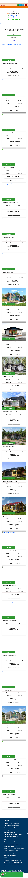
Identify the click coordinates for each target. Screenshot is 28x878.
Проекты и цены (14, 27)
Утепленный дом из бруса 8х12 (9, 446)
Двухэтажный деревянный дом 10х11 (11, 202)
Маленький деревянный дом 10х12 (10, 133)
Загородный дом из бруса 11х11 (9, 237)
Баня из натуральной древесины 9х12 (11, 725)
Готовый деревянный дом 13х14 (9, 98)
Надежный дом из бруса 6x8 (9, 794)
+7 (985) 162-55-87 (14, 15)
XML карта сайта (9, 870)
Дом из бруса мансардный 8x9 (9, 655)
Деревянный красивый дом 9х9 (9, 341)
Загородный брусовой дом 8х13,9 (10, 307)
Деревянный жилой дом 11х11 (9, 550)
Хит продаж (14, 42)
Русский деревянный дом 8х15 (9, 516)
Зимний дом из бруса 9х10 (8, 167)
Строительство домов (6, 27)
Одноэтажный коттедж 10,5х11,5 (10, 411)
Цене (14, 40)
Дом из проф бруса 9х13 (8, 376)
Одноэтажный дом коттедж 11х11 (10, 63)
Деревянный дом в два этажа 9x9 (10, 690)
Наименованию (14, 39)
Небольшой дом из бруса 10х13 (9, 585)
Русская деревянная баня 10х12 (9, 759)
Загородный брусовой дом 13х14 (10, 620)
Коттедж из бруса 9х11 (8, 272)
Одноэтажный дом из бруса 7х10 (10, 481)
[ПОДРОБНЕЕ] (14, 53)
